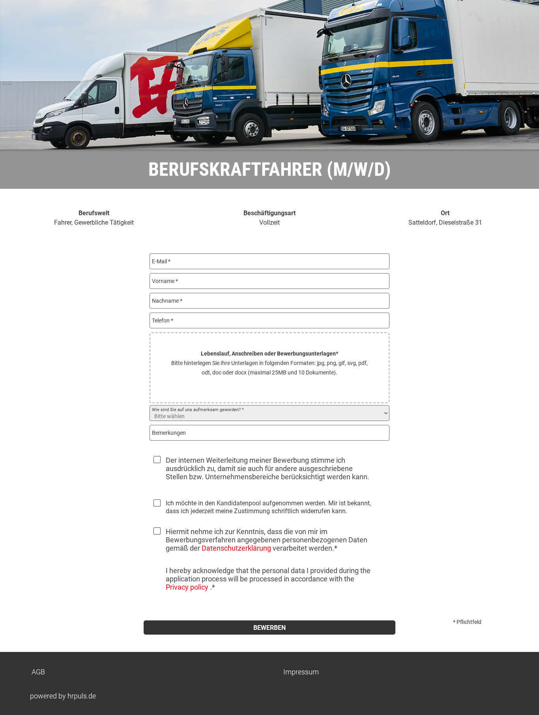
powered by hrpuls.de (63, 696)
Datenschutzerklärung (236, 548)
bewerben (269, 627)
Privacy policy (188, 587)
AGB (38, 672)
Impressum (301, 672)
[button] (269, 367)
